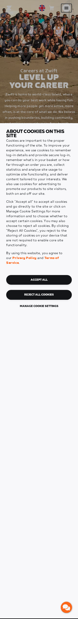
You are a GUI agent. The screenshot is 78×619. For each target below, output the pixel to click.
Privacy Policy (24, 258)
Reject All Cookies (39, 294)
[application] (66, 607)
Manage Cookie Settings (39, 306)
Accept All (39, 279)
